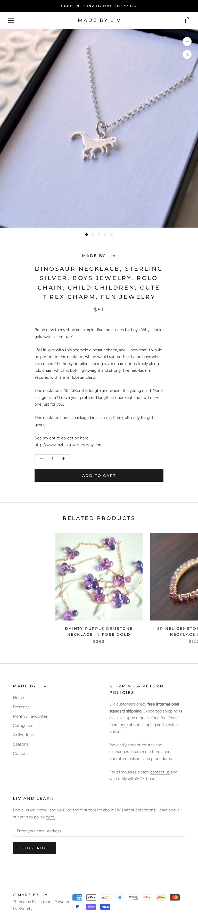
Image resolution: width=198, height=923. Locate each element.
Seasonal (21, 744)
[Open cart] (187, 21)
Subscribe (34, 848)
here (124, 724)
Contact (20, 753)
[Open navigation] (11, 20)
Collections (23, 734)
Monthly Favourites (30, 716)
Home (18, 697)
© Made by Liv (30, 895)
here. (50, 817)
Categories (23, 725)
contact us (160, 772)
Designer (21, 706)
